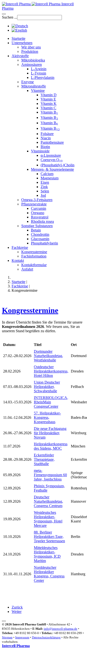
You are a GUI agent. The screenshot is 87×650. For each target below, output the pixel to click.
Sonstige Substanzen (37, 226)
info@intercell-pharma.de (60, 628)
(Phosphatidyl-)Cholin (57, 165)
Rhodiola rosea (42, 221)
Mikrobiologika (33, 60)
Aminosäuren (31, 64)
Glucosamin (40, 239)
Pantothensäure (52, 142)
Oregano (37, 213)
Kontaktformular (34, 265)
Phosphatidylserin (44, 243)
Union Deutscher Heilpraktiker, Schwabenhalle (47, 386)
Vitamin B (49, 112)
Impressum (22, 637)
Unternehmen (22, 43)
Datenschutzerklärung (46, 637)
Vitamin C (48, 108)
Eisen (45, 182)
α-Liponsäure (51, 155)
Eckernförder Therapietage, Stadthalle (44, 459)
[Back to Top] (4, 621)
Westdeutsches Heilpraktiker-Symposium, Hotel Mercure (48, 519)
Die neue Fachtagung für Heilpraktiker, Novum (50, 433)
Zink (44, 187)
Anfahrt (27, 269)
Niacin (46, 138)
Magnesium (49, 178)
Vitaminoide (40, 151)
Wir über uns (31, 47)
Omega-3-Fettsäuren (36, 200)
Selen (45, 191)
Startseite (18, 38)
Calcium (47, 174)
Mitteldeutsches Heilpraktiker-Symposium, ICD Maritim (47, 554)
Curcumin (38, 208)
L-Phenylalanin (42, 77)
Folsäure (47, 134)
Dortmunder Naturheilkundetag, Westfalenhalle (48, 355)
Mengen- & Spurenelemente (52, 169)
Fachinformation (33, 256)
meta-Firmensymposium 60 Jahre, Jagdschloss (50, 474)
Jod (43, 195)
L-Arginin (38, 69)
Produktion (29, 51)
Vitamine (38, 90)
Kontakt (18, 260)
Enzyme (27, 82)
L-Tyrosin (38, 73)
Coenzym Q (52, 160)
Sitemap (7, 637)
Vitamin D (49, 95)
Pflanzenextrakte (34, 204)
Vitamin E (48, 99)
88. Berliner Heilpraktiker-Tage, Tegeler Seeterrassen (49, 536)
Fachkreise (20, 247)
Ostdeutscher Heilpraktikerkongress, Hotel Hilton (51, 371)
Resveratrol (39, 217)
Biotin (45, 147)
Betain (36, 230)
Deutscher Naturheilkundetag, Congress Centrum (48, 501)
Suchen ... (9, 17)
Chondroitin (40, 234)
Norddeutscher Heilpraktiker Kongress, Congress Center (49, 573)
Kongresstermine (34, 252)
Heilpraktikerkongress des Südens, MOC (50, 446)
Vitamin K (49, 104)
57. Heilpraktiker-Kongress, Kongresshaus (47, 417)
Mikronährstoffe (33, 86)
